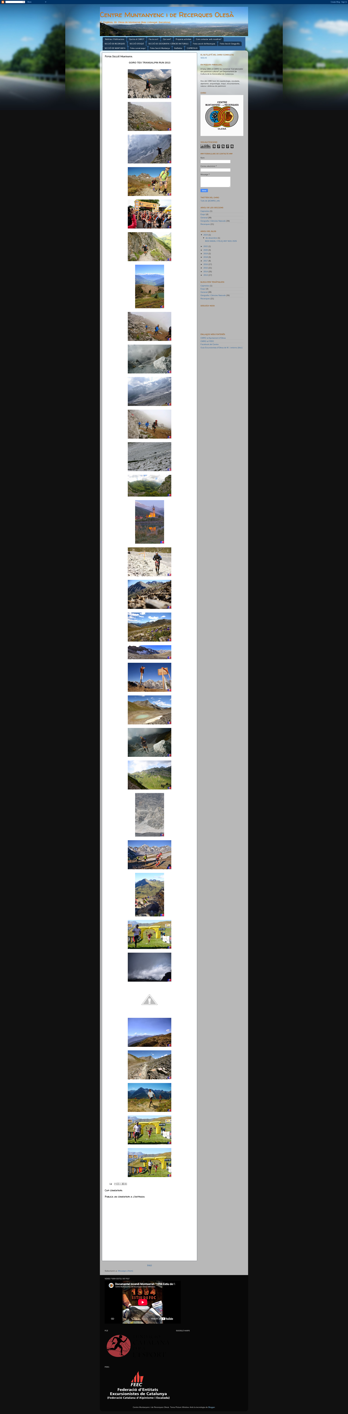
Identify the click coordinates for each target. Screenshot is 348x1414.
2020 (205, 250)
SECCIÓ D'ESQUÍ (137, 43)
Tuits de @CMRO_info (210, 201)
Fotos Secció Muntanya (160, 48)
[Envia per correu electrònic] (115, 1184)
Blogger (211, 1407)
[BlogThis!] (118, 1184)
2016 (205, 264)
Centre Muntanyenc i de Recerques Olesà (167, 14)
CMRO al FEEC (207, 341)
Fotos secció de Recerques (204, 43)
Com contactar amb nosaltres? (208, 39)
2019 (205, 254)
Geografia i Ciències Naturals (213, 221)
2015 (205, 268)
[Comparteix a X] (120, 1184)
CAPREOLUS (192, 48)
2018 (205, 257)
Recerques (205, 224)
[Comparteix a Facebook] (123, 1184)
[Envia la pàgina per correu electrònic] (110, 1184)
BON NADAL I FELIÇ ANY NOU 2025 (221, 241)
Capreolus (205, 211)
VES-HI (204, 58)
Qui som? (167, 39)
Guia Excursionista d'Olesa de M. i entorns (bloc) (222, 348)
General (204, 218)
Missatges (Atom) (125, 1271)
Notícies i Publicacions (114, 39)
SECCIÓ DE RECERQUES (115, 43)
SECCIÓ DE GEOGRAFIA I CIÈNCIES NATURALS (168, 43)
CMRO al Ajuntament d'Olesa (213, 338)
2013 (205, 275)
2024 (205, 235)
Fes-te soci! (153, 39)
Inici (149, 1265)
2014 (205, 272)
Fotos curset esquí (137, 48)
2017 (205, 261)
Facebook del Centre (210, 344)
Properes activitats (183, 39)
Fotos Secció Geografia (230, 43)
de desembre (212, 238)
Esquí (203, 214)
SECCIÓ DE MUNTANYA (115, 48)
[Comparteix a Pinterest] (125, 1184)
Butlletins (178, 48)
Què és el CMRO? (136, 39)
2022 (205, 246)
